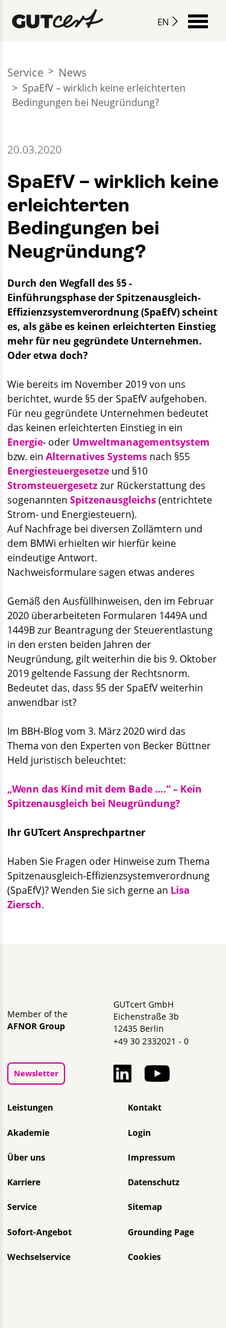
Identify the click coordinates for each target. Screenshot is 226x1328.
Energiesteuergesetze (59, 471)
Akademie (28, 1132)
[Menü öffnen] (198, 20)
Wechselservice (39, 1257)
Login (139, 1132)
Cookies (144, 1257)
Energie (25, 442)
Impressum (151, 1157)
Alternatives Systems (97, 456)
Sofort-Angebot (39, 1232)
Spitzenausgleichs (113, 500)
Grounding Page (161, 1232)
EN (163, 22)
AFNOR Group (36, 1026)
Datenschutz (154, 1182)
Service (25, 72)
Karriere (23, 1182)
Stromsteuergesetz (53, 485)
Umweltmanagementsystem (141, 442)
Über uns (26, 1157)
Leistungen (30, 1107)
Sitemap (145, 1207)
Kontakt (145, 1107)
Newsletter (36, 1073)
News (72, 72)
